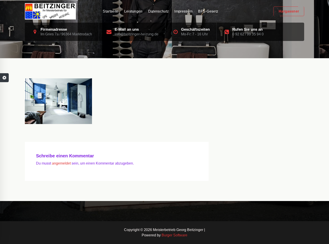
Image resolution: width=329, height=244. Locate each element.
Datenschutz (158, 11)
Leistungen (133, 11)
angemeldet (61, 163)
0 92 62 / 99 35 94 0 (248, 34)
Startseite (110, 11)
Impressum (183, 11)
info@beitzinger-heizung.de (136, 34)
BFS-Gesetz (208, 11)
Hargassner (289, 11)
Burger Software (174, 235)
